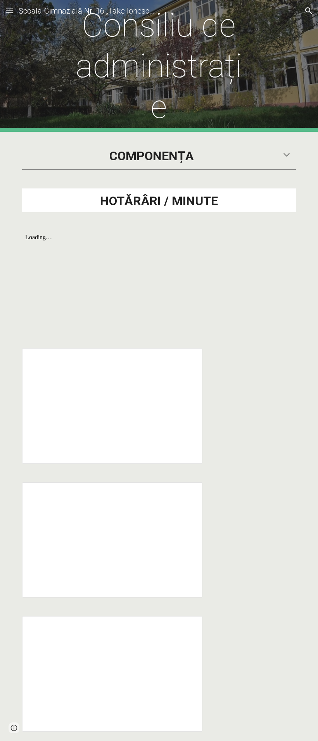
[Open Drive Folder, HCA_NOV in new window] (188, 626)
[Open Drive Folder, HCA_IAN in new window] (188, 358)
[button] (9, 10)
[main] (159, 66)
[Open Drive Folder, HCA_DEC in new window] (188, 492)
